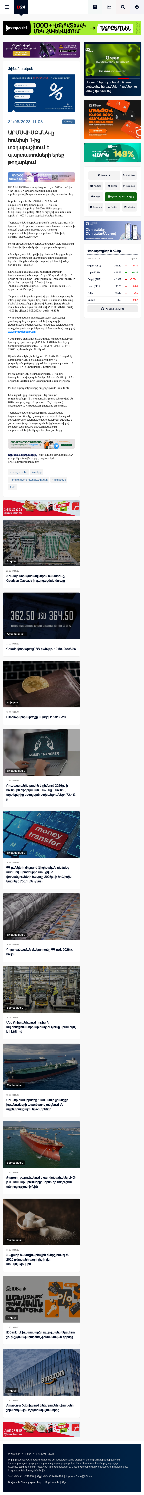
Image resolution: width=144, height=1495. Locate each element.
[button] (91, 78)
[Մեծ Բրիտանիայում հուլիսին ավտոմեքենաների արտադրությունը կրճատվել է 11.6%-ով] (41, 989)
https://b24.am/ (45, 1466)
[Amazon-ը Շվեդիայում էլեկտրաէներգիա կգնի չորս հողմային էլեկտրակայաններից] (41, 1372)
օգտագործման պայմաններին (27, 1470)
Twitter (113, 186)
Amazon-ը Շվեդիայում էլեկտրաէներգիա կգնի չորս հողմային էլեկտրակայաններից (40, 1408)
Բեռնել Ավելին (114, 308)
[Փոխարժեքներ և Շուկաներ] (109, 7)
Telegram (97, 207)
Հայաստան (59, 479)
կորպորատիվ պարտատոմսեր (28, 479)
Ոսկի (90, 293)
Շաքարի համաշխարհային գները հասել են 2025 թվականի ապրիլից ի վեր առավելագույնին (37, 1259)
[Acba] (112, 152)
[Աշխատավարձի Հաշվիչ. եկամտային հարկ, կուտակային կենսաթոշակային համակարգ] (95, 7)
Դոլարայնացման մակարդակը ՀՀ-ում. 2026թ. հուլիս (39, 952)
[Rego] (41, 444)
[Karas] (41, 508)
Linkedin (130, 207)
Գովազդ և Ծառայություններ (24, 1482)
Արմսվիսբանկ (18, 472)
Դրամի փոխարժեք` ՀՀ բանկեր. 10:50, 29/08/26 (41, 649)
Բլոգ (64, 1482)
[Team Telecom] (41, 177)
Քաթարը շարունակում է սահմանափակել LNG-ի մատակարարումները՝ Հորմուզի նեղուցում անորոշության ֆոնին (41, 1182)
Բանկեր (36, 472)
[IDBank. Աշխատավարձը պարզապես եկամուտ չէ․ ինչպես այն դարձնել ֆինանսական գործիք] (41, 1299)
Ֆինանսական (20, 69)
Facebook (105, 175)
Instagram (130, 186)
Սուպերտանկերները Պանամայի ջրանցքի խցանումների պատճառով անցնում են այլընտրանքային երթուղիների (37, 1104)
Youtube (97, 186)
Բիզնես (12, 561)
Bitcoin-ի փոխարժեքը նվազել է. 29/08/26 (36, 717)
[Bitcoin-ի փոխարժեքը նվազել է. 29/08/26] (41, 684)
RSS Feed (130, 175)
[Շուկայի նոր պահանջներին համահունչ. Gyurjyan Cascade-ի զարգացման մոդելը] (113, 60)
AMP (12, 487)
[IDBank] (112, 119)
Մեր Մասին (52, 1482)
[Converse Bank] (112, 230)
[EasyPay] (72, 28)
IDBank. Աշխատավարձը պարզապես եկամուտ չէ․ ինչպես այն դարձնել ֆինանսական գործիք (40, 1335)
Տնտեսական (15, 1007)
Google (96, 196)
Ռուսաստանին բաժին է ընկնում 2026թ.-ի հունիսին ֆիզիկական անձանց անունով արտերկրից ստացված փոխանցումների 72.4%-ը (41, 792)
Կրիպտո (12, 702)
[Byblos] (41, 50)
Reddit (113, 207)
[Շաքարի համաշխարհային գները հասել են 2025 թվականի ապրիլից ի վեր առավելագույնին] (41, 1222)
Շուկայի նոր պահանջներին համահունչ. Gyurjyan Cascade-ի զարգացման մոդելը (109, 87)
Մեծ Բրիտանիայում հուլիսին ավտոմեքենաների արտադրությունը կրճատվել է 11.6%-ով (41, 1027)
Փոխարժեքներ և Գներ (104, 251)
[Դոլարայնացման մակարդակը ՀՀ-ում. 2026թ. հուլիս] (41, 916)
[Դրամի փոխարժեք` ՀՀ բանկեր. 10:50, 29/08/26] (41, 616)
